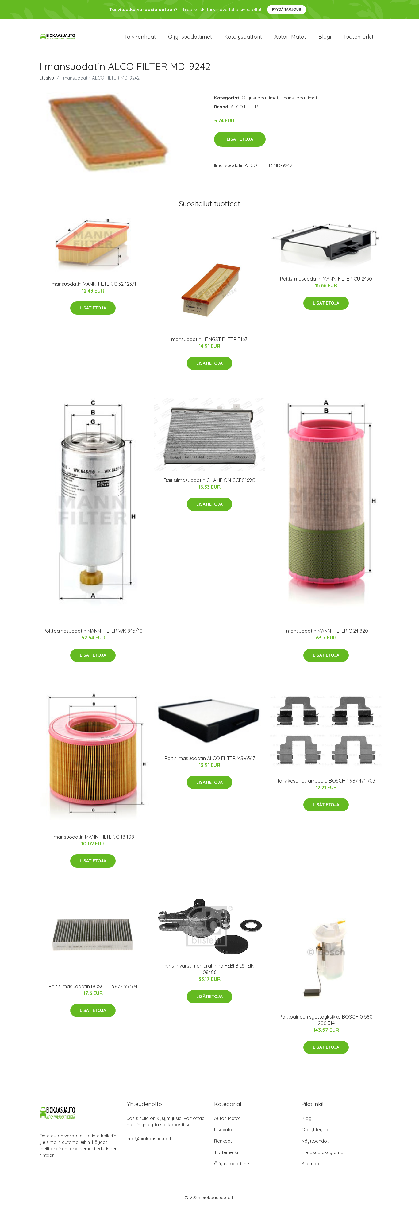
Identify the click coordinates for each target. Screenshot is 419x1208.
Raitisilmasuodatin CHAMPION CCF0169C (209, 480)
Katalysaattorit (243, 36)
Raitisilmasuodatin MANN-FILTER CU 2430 (326, 279)
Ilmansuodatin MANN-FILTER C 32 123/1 (93, 284)
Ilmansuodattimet (298, 98)
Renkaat (223, 1141)
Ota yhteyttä (315, 1129)
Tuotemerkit (358, 36)
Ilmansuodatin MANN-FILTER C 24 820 (326, 631)
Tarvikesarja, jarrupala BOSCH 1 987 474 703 (326, 781)
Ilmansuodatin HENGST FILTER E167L (209, 339)
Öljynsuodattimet (190, 36)
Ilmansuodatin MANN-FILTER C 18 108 (93, 837)
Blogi (324, 36)
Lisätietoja (240, 139)
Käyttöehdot (315, 1141)
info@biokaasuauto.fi (149, 1138)
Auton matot (290, 36)
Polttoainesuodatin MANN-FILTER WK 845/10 (93, 631)
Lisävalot (223, 1129)
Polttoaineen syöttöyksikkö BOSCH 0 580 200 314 (326, 1020)
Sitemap (310, 1164)
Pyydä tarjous (286, 9)
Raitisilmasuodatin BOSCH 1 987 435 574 (92, 986)
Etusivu (46, 78)
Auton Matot (227, 1118)
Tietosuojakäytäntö (323, 1152)
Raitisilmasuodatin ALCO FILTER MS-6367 (209, 758)
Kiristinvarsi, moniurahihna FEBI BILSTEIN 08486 (209, 969)
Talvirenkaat (140, 36)
